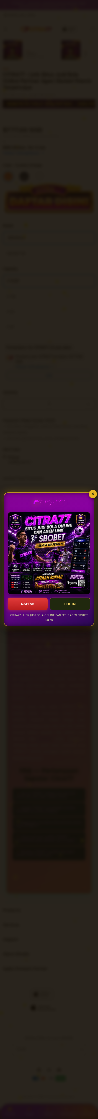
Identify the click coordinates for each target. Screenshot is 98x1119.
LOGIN (70, 603)
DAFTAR (27, 603)
